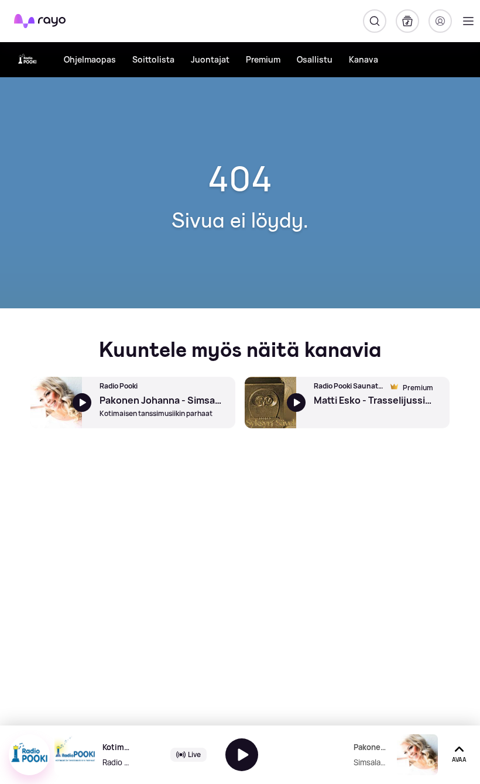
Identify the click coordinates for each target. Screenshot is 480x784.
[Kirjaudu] (440, 21)
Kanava (363, 59)
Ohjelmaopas (90, 59)
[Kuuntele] (241, 754)
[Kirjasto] (407, 21)
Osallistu (314, 59)
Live (194, 754)
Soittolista (153, 59)
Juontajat (210, 59)
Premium (263, 59)
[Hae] (374, 21)
